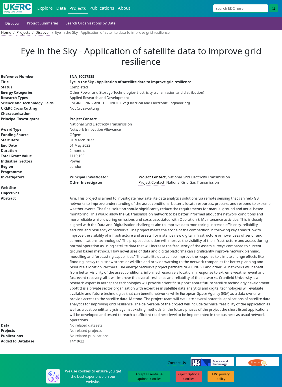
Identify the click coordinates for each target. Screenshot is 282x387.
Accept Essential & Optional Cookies (149, 376)
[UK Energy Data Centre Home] (17, 8)
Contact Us (177, 362)
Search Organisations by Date (90, 23)
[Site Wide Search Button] (273, 8)
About (124, 8)
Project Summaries (43, 23)
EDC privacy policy (221, 376)
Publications (101, 8)
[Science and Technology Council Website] (212, 363)
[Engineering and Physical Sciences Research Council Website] (257, 363)
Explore (45, 8)
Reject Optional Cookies (189, 376)
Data (61, 8)
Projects (77, 8)
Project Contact (151, 182)
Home (6, 32)
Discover (12, 23)
